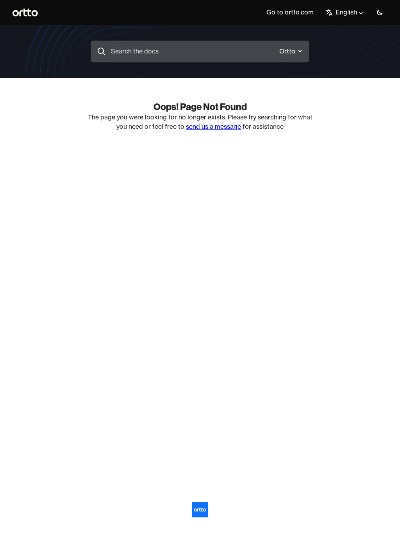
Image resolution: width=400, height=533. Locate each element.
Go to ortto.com (290, 12)
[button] (380, 12)
